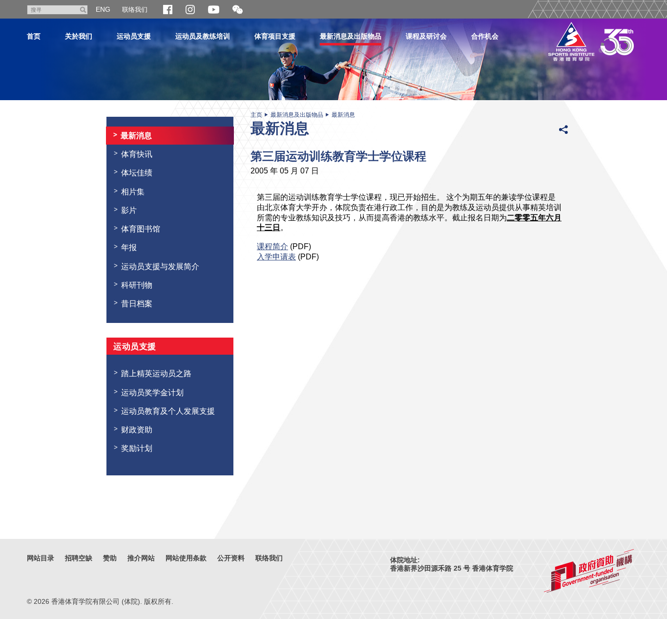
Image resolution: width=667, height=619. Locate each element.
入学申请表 (276, 256)
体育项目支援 (274, 36)
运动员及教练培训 (202, 36)
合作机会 (485, 36)
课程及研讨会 (426, 36)
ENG (103, 9)
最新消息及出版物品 (350, 36)
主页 (256, 114)
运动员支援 (134, 36)
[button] (237, 10)
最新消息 (343, 114)
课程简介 (272, 246)
